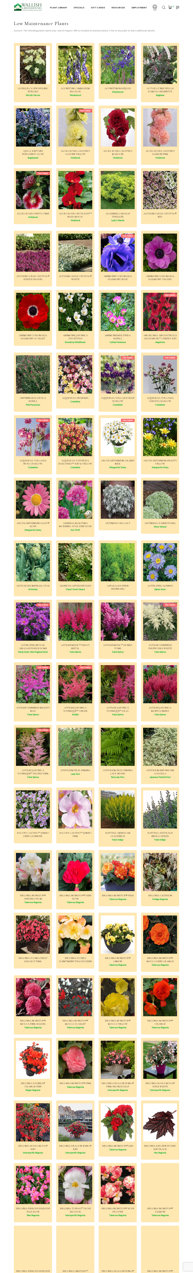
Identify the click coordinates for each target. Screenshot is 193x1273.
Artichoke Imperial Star (33, 585)
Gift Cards (98, 7)
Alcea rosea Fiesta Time (33, 213)
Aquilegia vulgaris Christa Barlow (160, 399)
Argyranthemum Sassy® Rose (33, 525)
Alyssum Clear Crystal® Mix (160, 215)
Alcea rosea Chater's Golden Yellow (75, 152)
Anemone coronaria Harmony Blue (118, 278)
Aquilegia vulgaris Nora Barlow (33, 462)
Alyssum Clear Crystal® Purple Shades (32, 278)
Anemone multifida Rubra (118, 337)
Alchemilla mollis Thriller (118, 215)
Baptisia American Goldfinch (117, 834)
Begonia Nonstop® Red (117, 1145)
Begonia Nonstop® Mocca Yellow (118, 1022)
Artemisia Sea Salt (117, 523)
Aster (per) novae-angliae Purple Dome (33, 646)
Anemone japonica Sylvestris (75, 337)
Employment (139, 7)
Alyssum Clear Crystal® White (75, 278)
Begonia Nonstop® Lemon (118, 959)
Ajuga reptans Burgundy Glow (33, 152)
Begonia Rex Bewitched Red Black (160, 1147)
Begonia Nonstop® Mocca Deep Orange (160, 959)
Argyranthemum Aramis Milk (117, 462)
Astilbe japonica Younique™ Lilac (117, 709)
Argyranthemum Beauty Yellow (160, 462)
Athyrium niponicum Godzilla (160, 772)
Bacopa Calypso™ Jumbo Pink (75, 834)
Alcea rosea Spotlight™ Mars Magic (75, 215)
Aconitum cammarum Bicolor (75, 90)
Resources (118, 7)
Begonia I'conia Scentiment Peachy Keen (75, 959)
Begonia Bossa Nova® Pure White (160, 1085)
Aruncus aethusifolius (75, 585)
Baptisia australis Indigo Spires (160, 834)
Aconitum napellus (118, 88)
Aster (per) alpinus (160, 585)
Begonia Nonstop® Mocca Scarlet (75, 1022)
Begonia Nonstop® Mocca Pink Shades (33, 1022)
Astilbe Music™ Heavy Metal (75, 646)
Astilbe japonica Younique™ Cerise (75, 709)
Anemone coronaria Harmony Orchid (160, 278)
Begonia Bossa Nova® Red (33, 1147)
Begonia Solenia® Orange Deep (33, 1085)
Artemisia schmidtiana (160, 523)
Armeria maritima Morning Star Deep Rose (75, 525)
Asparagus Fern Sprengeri (118, 587)
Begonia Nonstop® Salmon (160, 1210)
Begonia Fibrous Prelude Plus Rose (33, 1210)
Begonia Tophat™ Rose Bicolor (75, 1210)
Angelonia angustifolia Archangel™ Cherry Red (160, 337)
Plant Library (58, 7)
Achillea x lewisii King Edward (33, 90)
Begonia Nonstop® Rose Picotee (117, 1210)
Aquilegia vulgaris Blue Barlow (117, 399)
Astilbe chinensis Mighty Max (33, 709)
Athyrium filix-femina (75, 770)
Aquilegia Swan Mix (75, 397)
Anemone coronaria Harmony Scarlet (33, 337)
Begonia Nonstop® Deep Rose (75, 897)
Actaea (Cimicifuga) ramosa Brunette (160, 90)
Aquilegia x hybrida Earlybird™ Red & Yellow (75, 462)
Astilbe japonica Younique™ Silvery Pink (33, 772)
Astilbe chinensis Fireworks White (160, 646)
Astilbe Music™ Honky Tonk (117, 646)
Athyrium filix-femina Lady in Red (118, 772)
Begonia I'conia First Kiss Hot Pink (33, 959)
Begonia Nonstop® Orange (160, 1022)
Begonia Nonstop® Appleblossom (33, 897)
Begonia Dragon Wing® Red (75, 1147)
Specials (79, 7)
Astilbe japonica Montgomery (160, 709)
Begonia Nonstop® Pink (75, 1083)
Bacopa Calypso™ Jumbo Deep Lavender (33, 834)
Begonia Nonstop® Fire (118, 895)
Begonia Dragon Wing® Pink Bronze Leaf (118, 1085)
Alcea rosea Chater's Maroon (117, 152)
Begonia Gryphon (160, 895)
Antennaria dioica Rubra (33, 399)
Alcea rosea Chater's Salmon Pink (160, 152)
